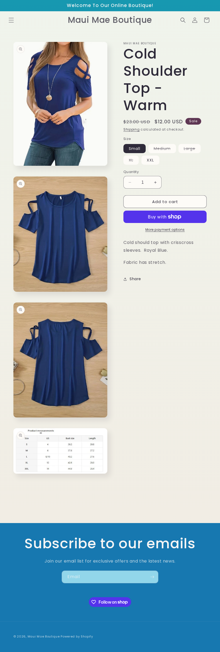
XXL (150, 160)
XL (134, 161)
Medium (165, 149)
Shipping (131, 129)
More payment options (165, 229)
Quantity (131, 171)
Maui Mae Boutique (44, 636)
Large (192, 149)
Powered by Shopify (77, 636)
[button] (11, 20)
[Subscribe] (152, 577)
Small (134, 148)
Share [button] (135, 279)
